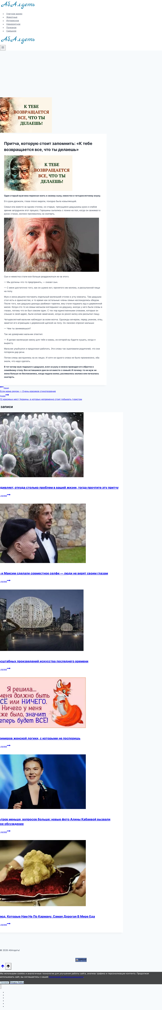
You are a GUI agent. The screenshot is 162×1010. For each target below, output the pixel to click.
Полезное (11, 27)
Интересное (12, 20)
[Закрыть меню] (0, 987)
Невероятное (13, 24)
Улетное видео (14, 14)
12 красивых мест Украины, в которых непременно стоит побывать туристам (41, 398)
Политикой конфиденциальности (66, 977)
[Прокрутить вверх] (2, 966)
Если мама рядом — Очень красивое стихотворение (28, 390)
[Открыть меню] (3, 48)
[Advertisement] (81, 69)
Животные (11, 17)
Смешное (11, 31)
